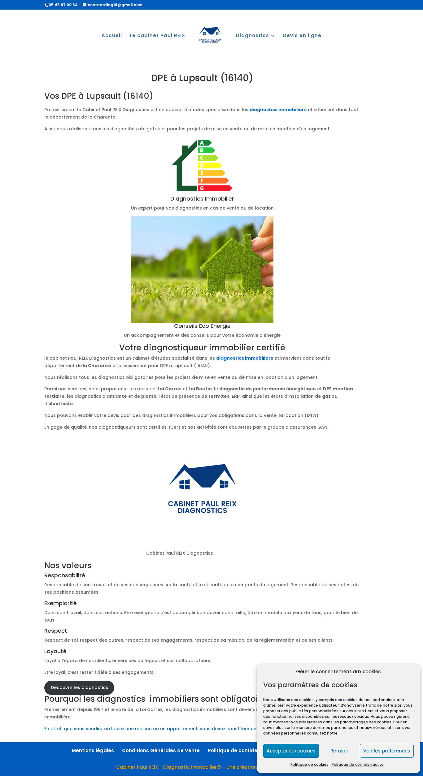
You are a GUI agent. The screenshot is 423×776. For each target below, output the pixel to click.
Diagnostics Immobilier (202, 198)
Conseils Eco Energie (202, 326)
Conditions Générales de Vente (161, 750)
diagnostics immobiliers (278, 109)
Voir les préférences (386, 751)
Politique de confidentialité (358, 764)
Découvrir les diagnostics (79, 687)
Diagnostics (252, 36)
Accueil (112, 36)
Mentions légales (93, 750)
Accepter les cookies (291, 751)
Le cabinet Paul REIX (157, 36)
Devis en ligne (302, 36)
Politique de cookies (309, 764)
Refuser (339, 751)
